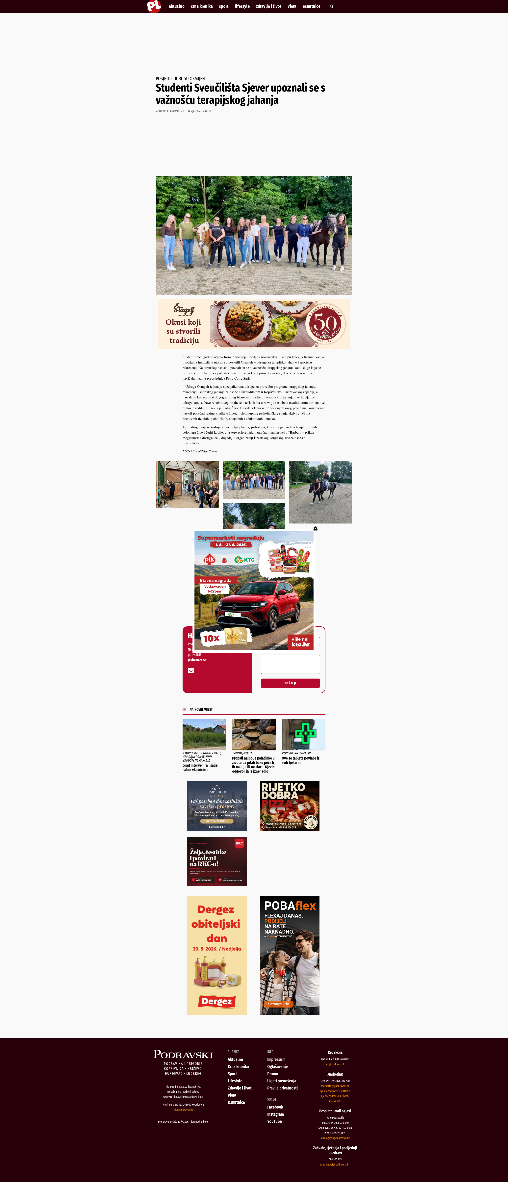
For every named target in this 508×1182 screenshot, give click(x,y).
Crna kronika (202, 6)
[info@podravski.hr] (191, 670)
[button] (331, 6)
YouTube (274, 1121)
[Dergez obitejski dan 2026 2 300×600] (217, 1013)
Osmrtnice (311, 6)
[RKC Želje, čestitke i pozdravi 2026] (217, 885)
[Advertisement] (254, 44)
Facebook (275, 1107)
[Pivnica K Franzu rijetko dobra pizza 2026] (289, 829)
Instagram (275, 1114)
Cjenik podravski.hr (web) (335, 1096)
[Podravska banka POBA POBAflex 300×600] (289, 1013)
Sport (224, 6)
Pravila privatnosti (282, 1088)
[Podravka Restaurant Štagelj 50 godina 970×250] (254, 347)
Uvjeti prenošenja (281, 1081)
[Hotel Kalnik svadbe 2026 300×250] (217, 829)
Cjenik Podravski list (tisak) (335, 1091)
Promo (272, 1073)
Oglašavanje (277, 1066)
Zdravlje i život (268, 6)
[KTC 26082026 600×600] (254, 648)
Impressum (276, 1059)
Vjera (292, 6)
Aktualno (177, 6)
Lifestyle (242, 6)
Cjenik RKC (335, 1101)
